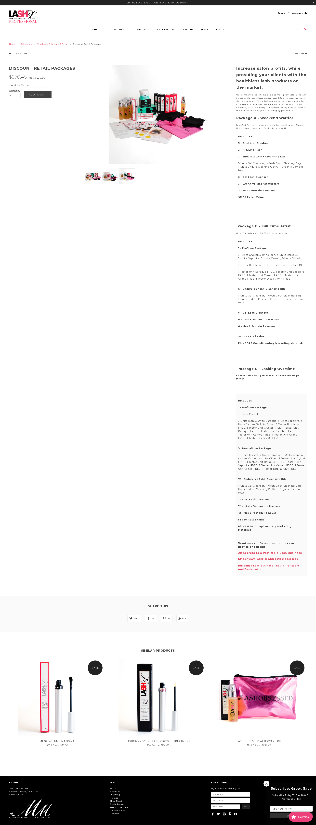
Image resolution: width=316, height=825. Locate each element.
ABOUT (141, 29)
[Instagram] (224, 814)
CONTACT (164, 29)
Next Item (299, 53)
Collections (26, 44)
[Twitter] (218, 814)
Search (282, 13)
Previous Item (19, 53)
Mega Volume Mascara (57, 741)
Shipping (115, 794)
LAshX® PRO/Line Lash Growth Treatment (158, 741)
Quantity (14, 90)
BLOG (220, 29)
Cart (300, 29)
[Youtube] (235, 814)
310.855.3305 (16, 794)
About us (115, 791)
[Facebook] (212, 814)
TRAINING (118, 29)
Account (297, 13)
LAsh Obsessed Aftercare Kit (259, 741)
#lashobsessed (117, 804)
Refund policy (117, 810)
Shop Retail (116, 801)
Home (12, 44)
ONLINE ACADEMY (195, 29)
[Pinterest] (230, 814)
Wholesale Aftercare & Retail (52, 44)
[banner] (23, 16)
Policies (114, 798)
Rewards (114, 813)
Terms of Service (119, 807)
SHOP (96, 29)
